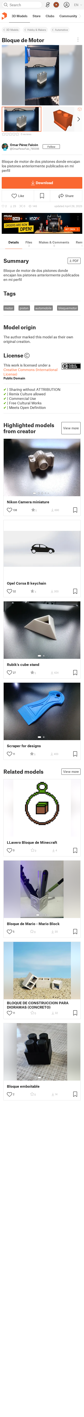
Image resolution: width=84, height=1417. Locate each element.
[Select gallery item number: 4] (46, 493)
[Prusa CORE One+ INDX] (42, 223)
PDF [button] (76, 261)
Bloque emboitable (23, 1086)
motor (9, 308)
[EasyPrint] (48, 5)
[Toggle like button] (9, 510)
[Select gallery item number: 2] (39, 493)
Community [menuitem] (68, 16)
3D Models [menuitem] (19, 16)
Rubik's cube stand (23, 664)
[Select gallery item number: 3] (42, 493)
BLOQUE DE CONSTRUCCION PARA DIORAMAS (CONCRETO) (37, 1005)
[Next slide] (78, 119)
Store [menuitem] (36, 16)
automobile (43, 308)
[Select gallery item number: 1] (34, 493)
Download (44, 182)
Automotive (61, 29)
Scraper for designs (24, 746)
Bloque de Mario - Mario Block (33, 924)
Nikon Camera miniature (28, 502)
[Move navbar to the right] (79, 15)
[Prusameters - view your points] (56, 5)
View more (71, 428)
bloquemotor (67, 308)
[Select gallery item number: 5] (49, 493)
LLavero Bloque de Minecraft (32, 842)
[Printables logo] (4, 16)
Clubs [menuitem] (50, 16)
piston (24, 308)
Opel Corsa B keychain (26, 583)
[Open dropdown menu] (78, 39)
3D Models (12, 29)
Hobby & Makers (36, 29)
